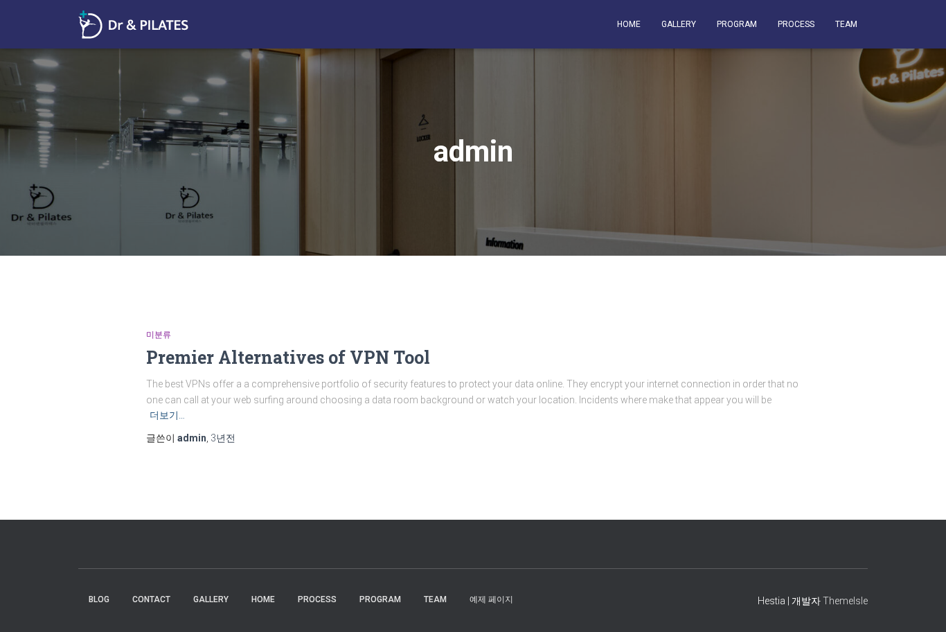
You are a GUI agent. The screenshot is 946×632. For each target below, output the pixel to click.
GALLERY (678, 24)
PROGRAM (737, 24)
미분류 (158, 335)
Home (263, 599)
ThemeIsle (845, 600)
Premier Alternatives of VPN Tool (288, 357)
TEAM (846, 24)
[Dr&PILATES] (133, 24)
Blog (99, 599)
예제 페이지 (491, 599)
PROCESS (796, 24)
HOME (629, 24)
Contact (151, 599)
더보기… (167, 415)
